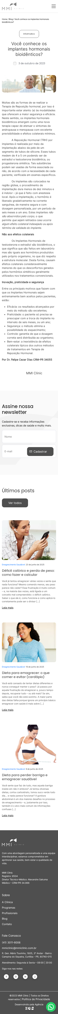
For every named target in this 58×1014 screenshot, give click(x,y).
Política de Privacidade (36, 999)
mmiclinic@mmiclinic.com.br (19, 948)
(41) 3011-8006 (11, 942)
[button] (51, 1007)
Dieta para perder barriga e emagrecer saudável (25, 777)
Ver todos (15, 503)
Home (4, 19)
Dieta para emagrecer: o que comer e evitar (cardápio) (26, 675)
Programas (8, 907)
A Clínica (7, 902)
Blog (11, 19)
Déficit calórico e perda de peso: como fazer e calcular (28, 572)
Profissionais (9, 913)
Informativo (29, 33)
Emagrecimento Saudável (13, 564)
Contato (7, 924)
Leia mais (7, 607)
